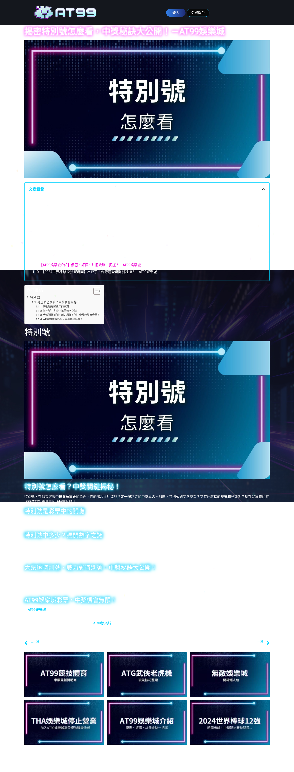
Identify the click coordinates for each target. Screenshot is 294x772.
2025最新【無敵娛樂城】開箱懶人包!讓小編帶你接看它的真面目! (89, 251)
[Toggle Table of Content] (95, 291)
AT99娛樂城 (37, 610)
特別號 (35, 297)
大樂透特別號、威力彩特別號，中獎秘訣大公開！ (77, 224)
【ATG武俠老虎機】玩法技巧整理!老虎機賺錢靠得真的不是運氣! (88, 244)
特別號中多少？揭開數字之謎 (61, 217)
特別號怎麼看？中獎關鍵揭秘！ (57, 203)
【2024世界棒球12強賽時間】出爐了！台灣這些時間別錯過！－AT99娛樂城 (99, 272)
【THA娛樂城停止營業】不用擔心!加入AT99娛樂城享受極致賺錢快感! (92, 258)
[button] (263, 189)
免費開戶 (198, 13)
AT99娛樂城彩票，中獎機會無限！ (65, 231)
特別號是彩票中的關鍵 (56, 210)
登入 (175, 13)
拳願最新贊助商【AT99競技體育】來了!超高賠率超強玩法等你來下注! (92, 237)
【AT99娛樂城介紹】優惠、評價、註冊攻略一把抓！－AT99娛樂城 (90, 265)
